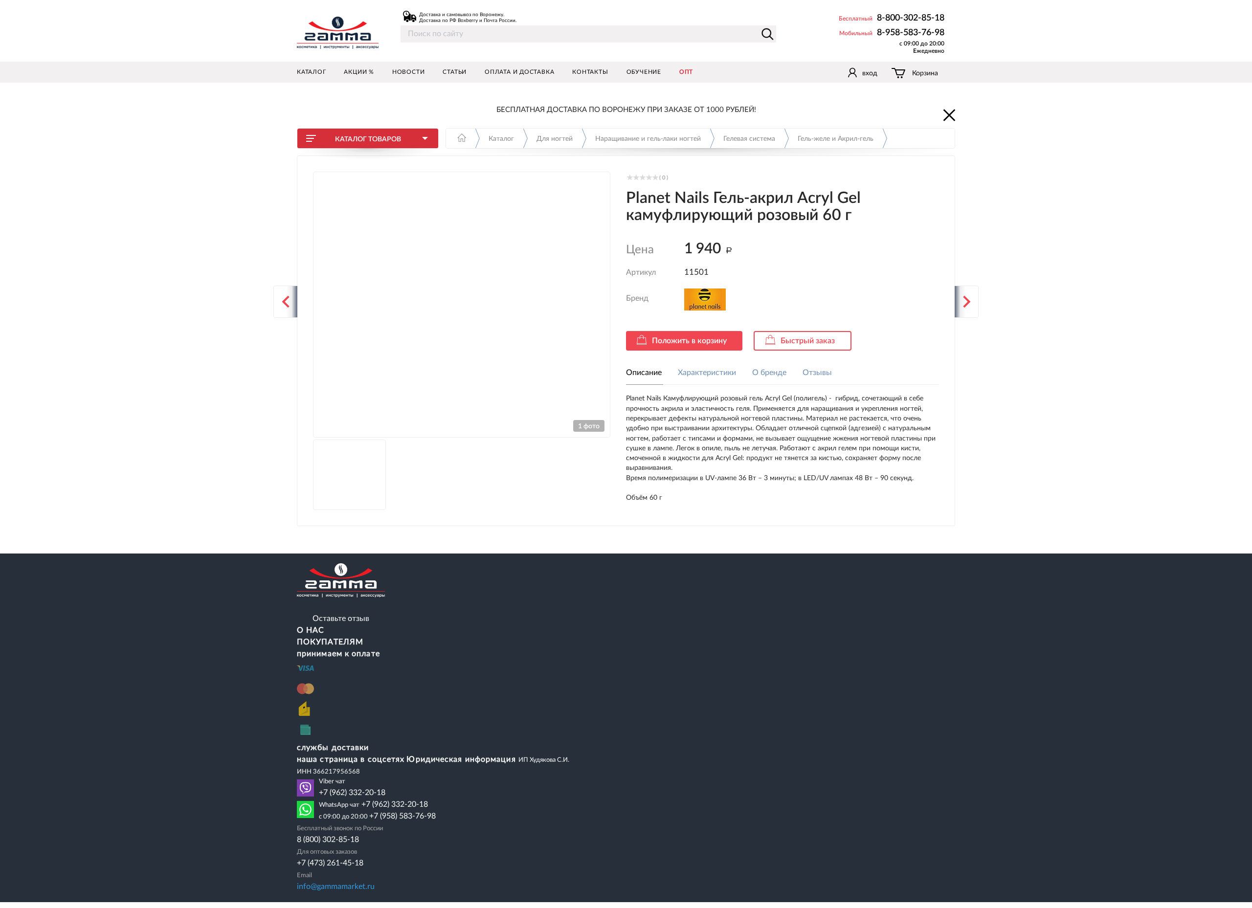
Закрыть (948, 114)
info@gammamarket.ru (336, 886)
